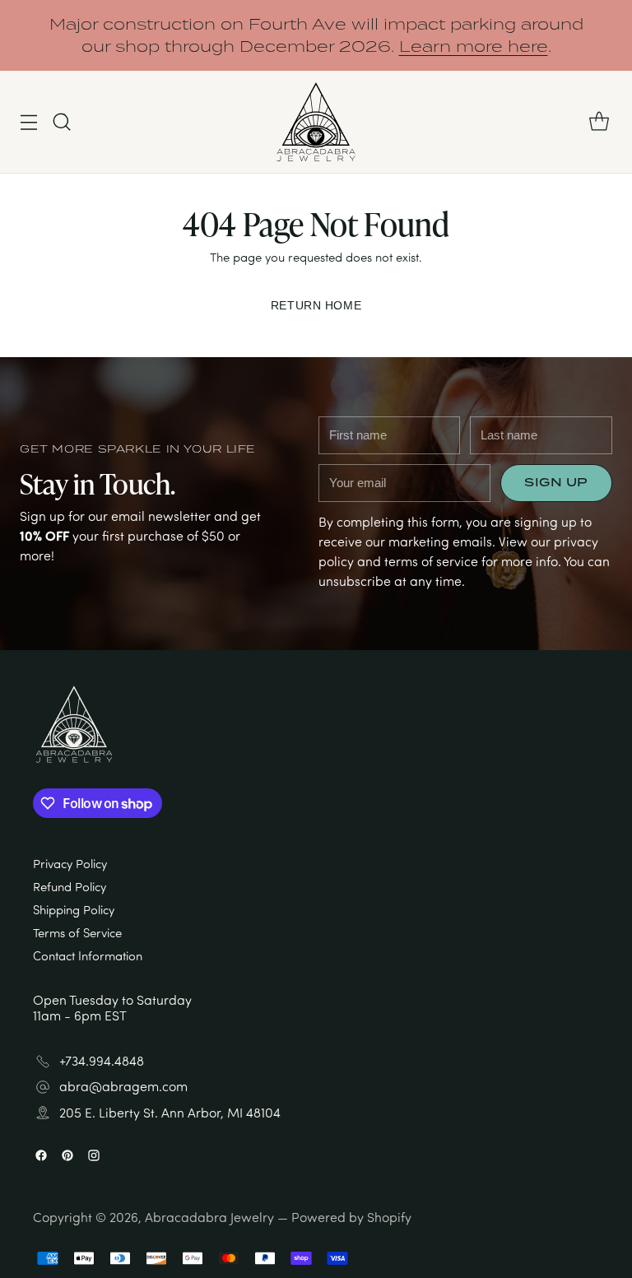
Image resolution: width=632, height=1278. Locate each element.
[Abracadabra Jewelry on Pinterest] (67, 1156)
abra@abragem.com (123, 1086)
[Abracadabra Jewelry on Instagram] (94, 1156)
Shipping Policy (73, 910)
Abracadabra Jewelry (209, 1217)
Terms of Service (77, 933)
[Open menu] (28, 122)
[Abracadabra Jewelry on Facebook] (41, 1156)
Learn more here (473, 46)
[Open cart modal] (599, 122)
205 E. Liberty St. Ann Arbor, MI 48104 (170, 1113)
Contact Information (87, 956)
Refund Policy (69, 887)
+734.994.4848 (101, 1061)
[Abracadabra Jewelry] (316, 122)
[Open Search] (61, 122)
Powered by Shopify (351, 1217)
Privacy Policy (70, 863)
